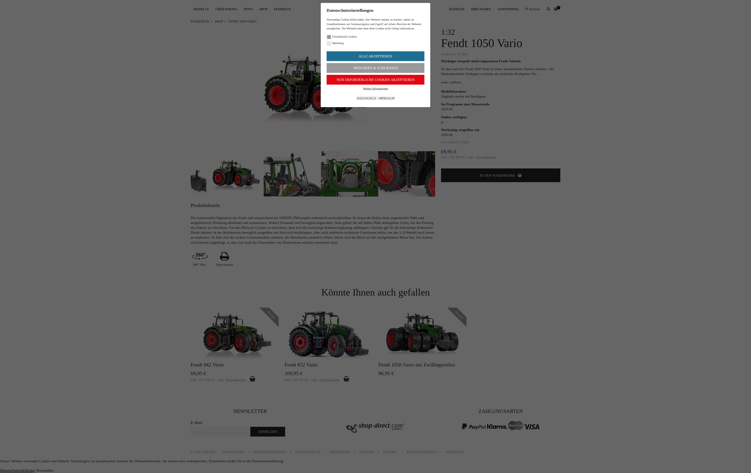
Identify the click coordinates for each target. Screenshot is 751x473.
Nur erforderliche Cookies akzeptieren (376, 80)
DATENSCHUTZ (366, 98)
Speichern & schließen (375, 68)
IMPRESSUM (386, 98)
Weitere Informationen (375, 88)
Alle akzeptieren (375, 56)
